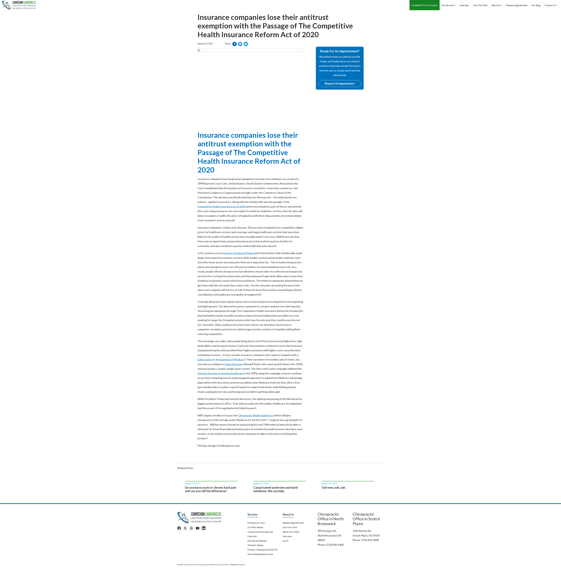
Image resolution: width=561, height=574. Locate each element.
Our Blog (535, 5)
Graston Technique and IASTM (262, 549)
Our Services (447, 5)
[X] (185, 528)
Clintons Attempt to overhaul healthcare (221, 373)
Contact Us (549, 5)
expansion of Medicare (232, 359)
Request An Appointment (340, 83)
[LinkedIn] (203, 528)
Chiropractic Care (256, 522)
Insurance (287, 536)
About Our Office (291, 532)
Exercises (464, 5)
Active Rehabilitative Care (260, 554)
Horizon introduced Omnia (238, 253)
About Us (496, 5)
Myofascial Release (257, 540)
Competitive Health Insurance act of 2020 (222, 206)
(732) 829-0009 (370, 540)
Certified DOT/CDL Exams (424, 5)
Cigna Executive (234, 364)
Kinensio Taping (255, 545)
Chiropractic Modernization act (256, 415)
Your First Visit (480, 5)
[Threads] (191, 528)
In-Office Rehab (255, 527)
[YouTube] (197, 528)
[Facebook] (179, 528)
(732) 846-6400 (335, 544)
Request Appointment (517, 5)
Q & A (285, 540)
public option (205, 359)
